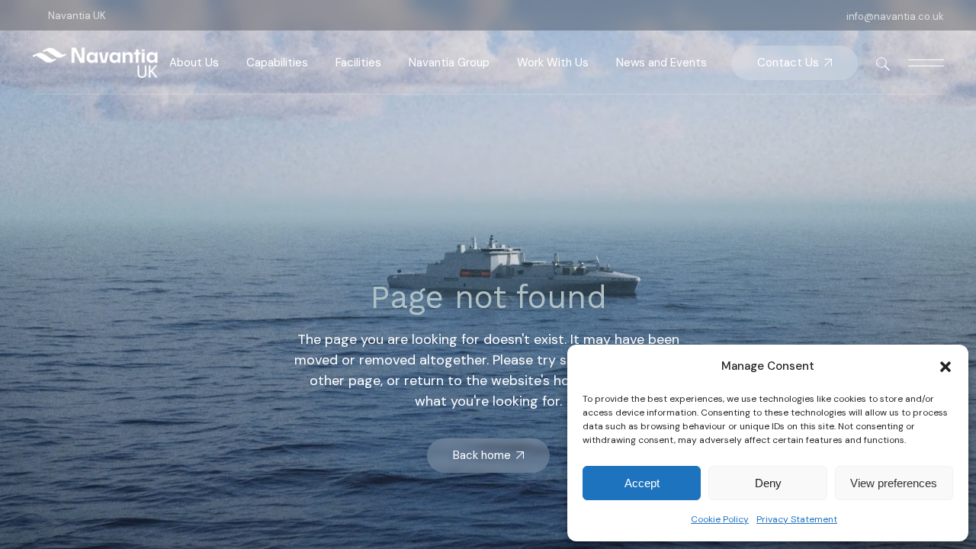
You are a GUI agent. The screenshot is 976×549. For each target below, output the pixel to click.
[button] (945, 366)
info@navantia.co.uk (895, 16)
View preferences (893, 483)
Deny (768, 483)
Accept (642, 483)
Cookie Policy (720, 519)
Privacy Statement (796, 519)
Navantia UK (77, 15)
